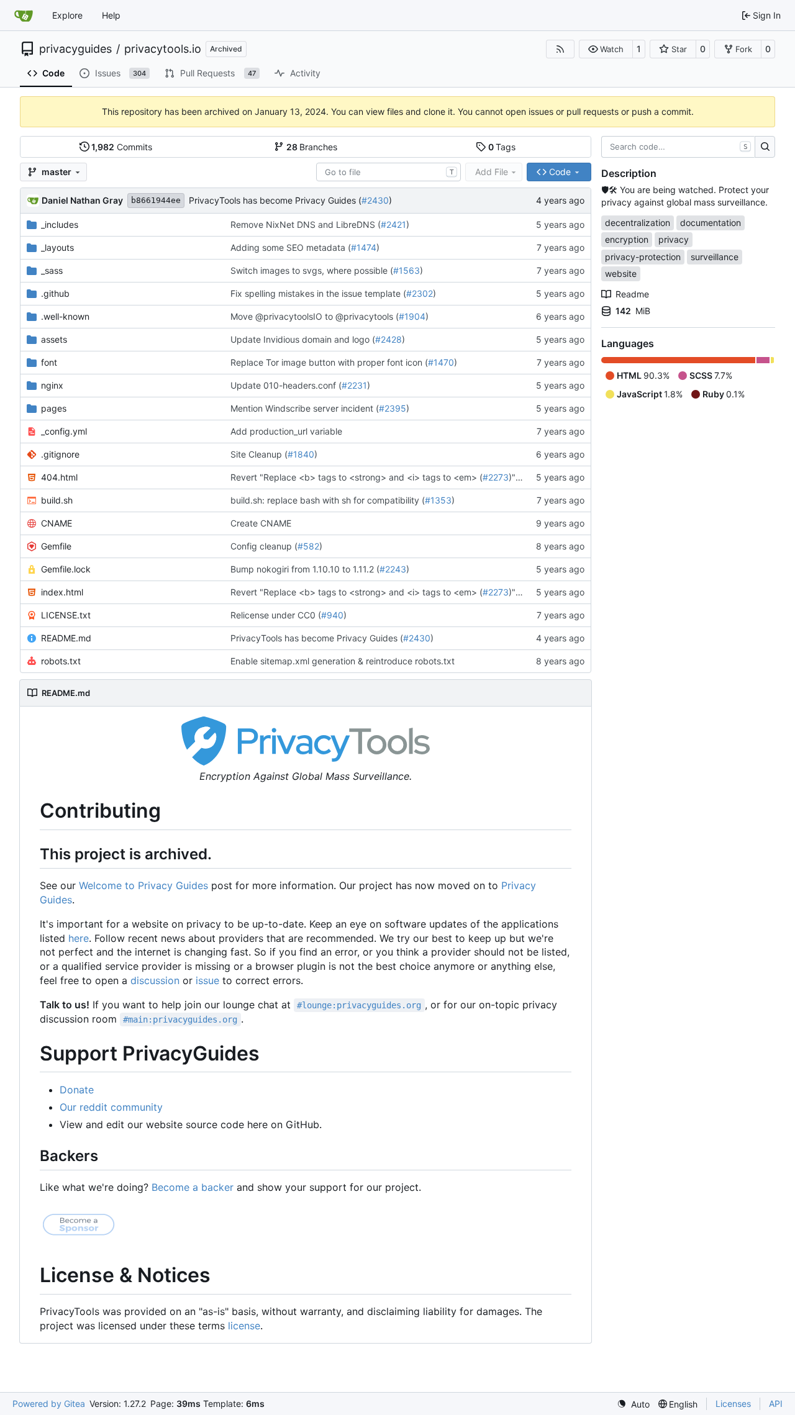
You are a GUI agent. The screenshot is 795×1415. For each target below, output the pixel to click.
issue (207, 980)
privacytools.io (162, 49)
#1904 (412, 316)
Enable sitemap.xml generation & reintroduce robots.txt (342, 661)
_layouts (57, 247)
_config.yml (64, 431)
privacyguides (75, 49)
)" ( (515, 477)
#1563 (406, 270)
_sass (52, 270)
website (621, 273)
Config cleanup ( (264, 546)
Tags (502, 147)
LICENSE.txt (66, 615)
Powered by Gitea (48, 1403)
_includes (59, 224)
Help (111, 15)
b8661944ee (156, 200)
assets (54, 339)
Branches (312, 147)
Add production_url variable (286, 431)
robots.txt (61, 661)
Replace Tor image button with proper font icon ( (329, 362)
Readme (632, 294)
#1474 (363, 247)
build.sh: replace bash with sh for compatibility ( (327, 500)
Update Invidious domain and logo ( (302, 339)
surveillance (714, 256)
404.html (59, 477)
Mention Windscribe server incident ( (304, 408)
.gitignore (60, 454)
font (49, 362)
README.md (66, 638)
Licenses (733, 1403)
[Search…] (765, 147)
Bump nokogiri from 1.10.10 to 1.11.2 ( (304, 569)
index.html (62, 592)
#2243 (392, 569)
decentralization (637, 222)
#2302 (419, 293)
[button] (606, 49)
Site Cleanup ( (259, 454)
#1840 (301, 454)
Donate (77, 1089)
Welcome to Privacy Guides (143, 885)
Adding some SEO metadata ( (290, 247)
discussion (154, 980)
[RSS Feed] (560, 49)
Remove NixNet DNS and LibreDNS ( (305, 224)
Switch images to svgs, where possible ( (311, 270)
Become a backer (193, 1187)
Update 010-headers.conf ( (286, 385)
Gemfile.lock (66, 569)
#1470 (441, 362)
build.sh (57, 500)
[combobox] (388, 172)
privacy (673, 239)
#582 (308, 546)
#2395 (392, 408)
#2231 (354, 385)
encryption (626, 239)
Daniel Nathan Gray (82, 200)
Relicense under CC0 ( (275, 615)
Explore (67, 15)
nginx (52, 385)
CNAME (56, 523)
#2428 (388, 339)
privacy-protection (643, 256)
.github (55, 293)
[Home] (23, 15)
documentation (710, 222)
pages (53, 408)
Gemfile (56, 546)
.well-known (65, 316)
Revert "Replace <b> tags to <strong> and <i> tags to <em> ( (356, 477)
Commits (121, 147)
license (244, 1325)
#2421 (393, 224)
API (776, 1403)
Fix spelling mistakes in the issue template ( (318, 293)
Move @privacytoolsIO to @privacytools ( (314, 316)
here (78, 938)
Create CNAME (260, 523)
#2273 (496, 477)
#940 (332, 615)
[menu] (633, 1404)
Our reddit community (111, 1107)
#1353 (438, 500)
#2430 (375, 200)
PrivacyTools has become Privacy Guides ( (275, 200)
